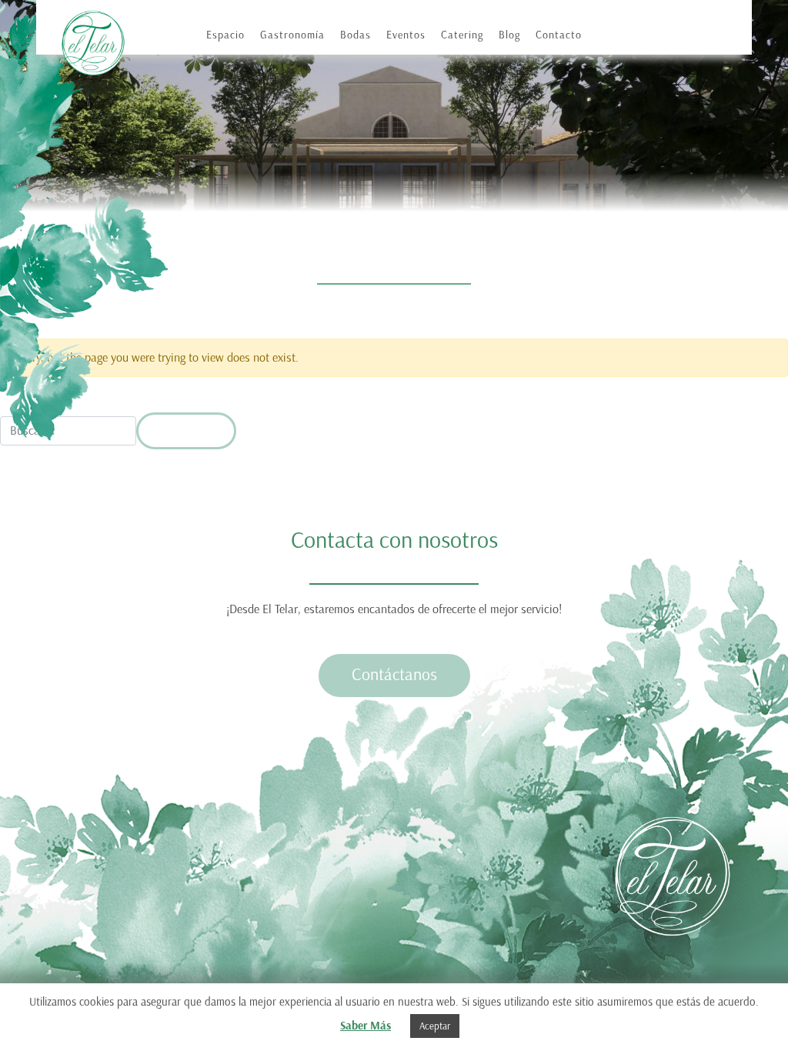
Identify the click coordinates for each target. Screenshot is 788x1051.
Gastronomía (292, 35)
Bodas (355, 35)
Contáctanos (394, 674)
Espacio (225, 35)
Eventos (406, 35)
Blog (509, 35)
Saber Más (365, 1026)
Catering (462, 35)
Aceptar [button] (434, 1026)
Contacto (559, 35)
